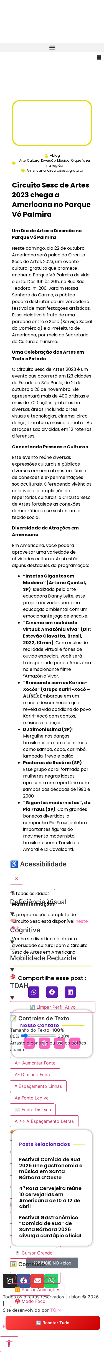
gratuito (76, 170)
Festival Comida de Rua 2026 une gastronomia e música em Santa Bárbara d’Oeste (50, 1168)
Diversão (48, 160)
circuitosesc (57, 170)
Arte (22, 160)
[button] (52, 47)
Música (63, 160)
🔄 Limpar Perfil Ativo (53, 1007)
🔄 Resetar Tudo (52, 1322)
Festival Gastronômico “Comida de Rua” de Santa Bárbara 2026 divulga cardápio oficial (50, 1226)
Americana (36, 170)
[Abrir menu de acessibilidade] (9, 1344)
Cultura (33, 160)
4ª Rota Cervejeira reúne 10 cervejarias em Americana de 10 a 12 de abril (50, 1197)
